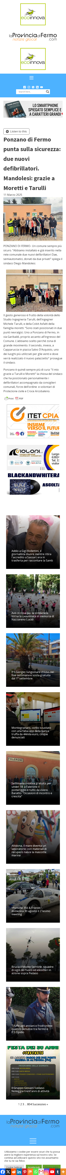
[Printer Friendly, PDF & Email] (13, 398)
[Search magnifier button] (47, 91)
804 (29, 1104)
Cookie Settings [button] (14, 1167)
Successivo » (40, 1104)
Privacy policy (52, 1167)
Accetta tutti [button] (34, 1167)
